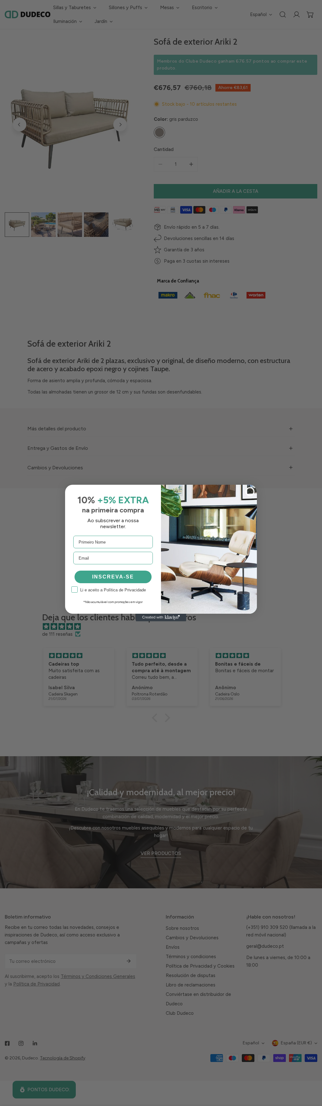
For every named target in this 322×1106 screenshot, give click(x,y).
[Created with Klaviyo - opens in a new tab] (161, 617)
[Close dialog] (250, 491)
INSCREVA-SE (113, 576)
